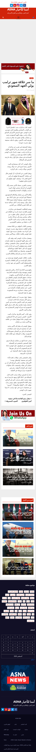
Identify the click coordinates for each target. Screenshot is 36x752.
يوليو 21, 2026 (27, 443)
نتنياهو (7, 617)
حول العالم (25, 546)
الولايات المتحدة (28, 528)
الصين (7, 595)
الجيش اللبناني (20, 595)
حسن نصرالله (9, 604)
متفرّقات (31, 78)
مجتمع (19, 614)
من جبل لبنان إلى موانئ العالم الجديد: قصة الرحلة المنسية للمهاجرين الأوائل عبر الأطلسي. (18, 479)
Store (5, 740)
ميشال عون (18, 617)
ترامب (19, 601)
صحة (20, 611)
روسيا (17, 608)
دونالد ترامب (23, 608)
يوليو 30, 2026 (27, 517)
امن (9, 598)
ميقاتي (12, 617)
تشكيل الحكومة (12, 601)
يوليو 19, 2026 (27, 463)
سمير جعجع (31, 611)
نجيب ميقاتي (31, 620)
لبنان (30, 510)
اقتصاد (21, 591)
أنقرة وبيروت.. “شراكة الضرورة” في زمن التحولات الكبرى (20, 514)
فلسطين (6, 611)
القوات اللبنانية (25, 598)
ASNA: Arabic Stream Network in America (21, 740)
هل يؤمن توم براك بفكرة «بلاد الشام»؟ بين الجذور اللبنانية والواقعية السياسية (19, 440)
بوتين (28, 601)
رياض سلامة (11, 608)
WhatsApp (6, 734)
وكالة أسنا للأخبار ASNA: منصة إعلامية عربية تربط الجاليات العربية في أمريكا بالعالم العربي (17, 747)
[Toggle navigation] (18, 17)
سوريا (24, 611)
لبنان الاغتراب (14, 528)
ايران (32, 601)
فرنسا (11, 611)
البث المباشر (24, 724)
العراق (32, 598)
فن (33, 614)
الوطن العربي (7, 724)
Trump (32, 591)
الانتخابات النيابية (30, 595)
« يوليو (33, 659)
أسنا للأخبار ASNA (18, 9)
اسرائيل (26, 591)
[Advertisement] (18, 38)
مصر (32, 617)
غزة (16, 611)
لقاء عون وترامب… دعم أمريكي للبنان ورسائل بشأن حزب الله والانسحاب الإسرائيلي (19, 568)
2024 (20, 718)
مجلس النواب (13, 614)
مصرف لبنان (26, 617)
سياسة (26, 729)
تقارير (23, 528)
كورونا (28, 614)
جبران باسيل (31, 604)
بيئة (24, 601)
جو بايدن (24, 604)
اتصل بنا (15, 734)
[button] (3, 17)
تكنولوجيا (4, 601)
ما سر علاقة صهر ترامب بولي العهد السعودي (18, 84)
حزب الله (17, 604)
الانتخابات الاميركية (12, 591)
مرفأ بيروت (5, 614)
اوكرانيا (4, 598)
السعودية (13, 595)
